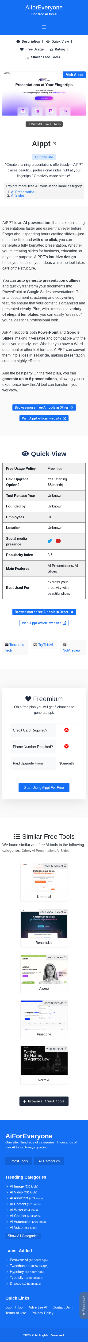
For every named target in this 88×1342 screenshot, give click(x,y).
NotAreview (71, 650)
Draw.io (25, 1283)
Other (26, 850)
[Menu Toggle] (44, 27)
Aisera (44, 988)
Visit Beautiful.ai (51, 911)
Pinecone (44, 1034)
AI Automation (28, 1222)
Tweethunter (29, 1266)
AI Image (24, 1186)
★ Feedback (83, 1306)
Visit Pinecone (53, 1003)
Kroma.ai (44, 897)
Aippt (41, 144)
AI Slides (18, 195)
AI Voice (23, 1228)
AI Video (23, 1192)
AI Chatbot (25, 1216)
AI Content (25, 1204)
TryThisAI (45, 645)
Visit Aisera (55, 957)
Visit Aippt (74, 75)
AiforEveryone (44, 7)
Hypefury (27, 1272)
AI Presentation (22, 192)
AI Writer (24, 1210)
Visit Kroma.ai (53, 865)
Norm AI (44, 1080)
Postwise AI (29, 1260)
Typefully (26, 1278)
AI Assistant (26, 1198)
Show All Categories (23, 1236)
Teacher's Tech (14, 647)
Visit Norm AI (54, 1049)
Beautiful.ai (44, 943)
